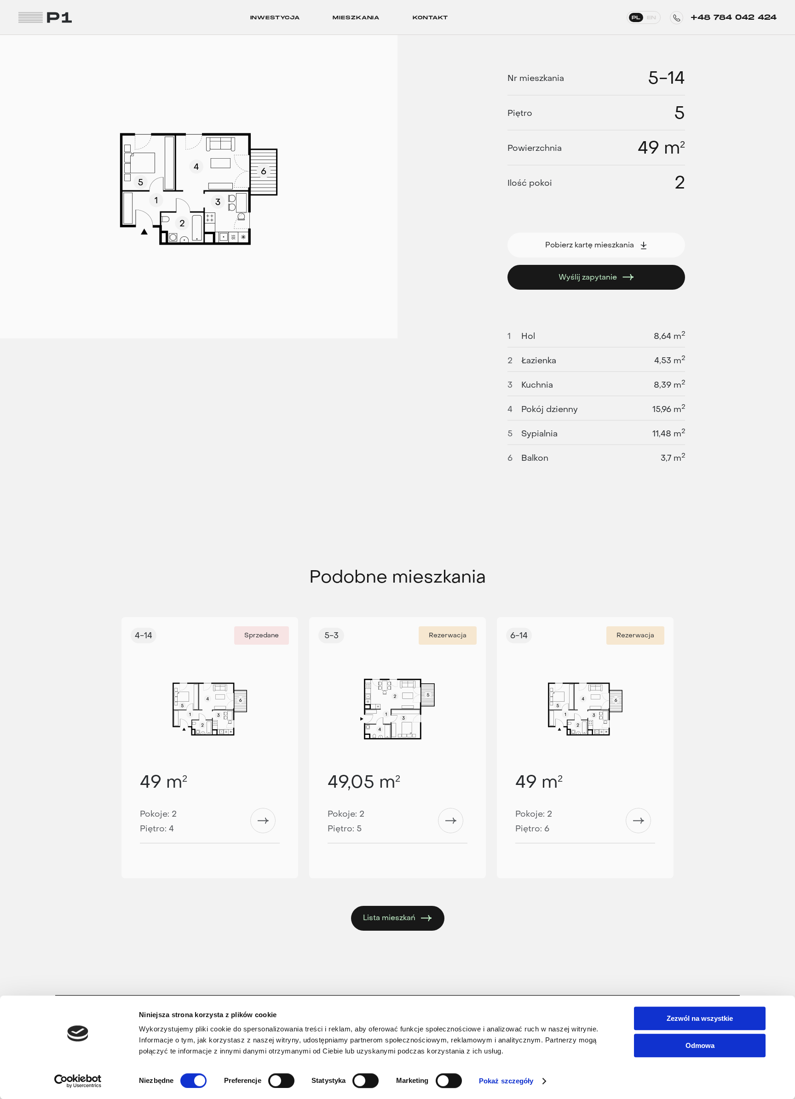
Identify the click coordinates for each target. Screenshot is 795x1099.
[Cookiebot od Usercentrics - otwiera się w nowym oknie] (78, 1081)
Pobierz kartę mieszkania (589, 245)
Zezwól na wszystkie (700, 1018)
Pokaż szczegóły (506, 1081)
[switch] (281, 1080)
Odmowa (700, 1045)
